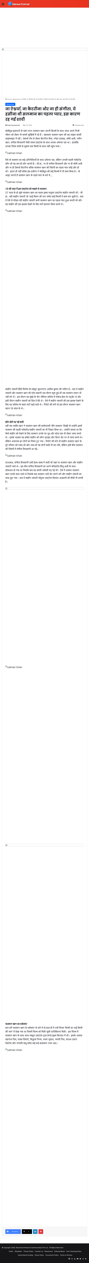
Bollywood (16, 99)
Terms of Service (66, 1255)
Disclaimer (18, 1251)
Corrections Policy (52, 1255)
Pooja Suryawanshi (13, 125)
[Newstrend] (19, 4)
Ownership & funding (25, 1255)
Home (9, 99)
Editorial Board (59, 1251)
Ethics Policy (39, 1255)
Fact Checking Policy (73, 1251)
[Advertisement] (44, 25)
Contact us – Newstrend (44, 1251)
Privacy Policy (28, 1251)
